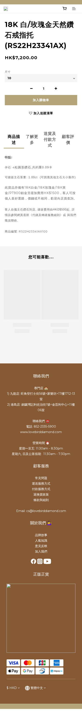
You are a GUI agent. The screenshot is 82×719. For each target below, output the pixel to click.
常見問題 (41, 478)
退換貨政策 (41, 494)
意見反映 (41, 546)
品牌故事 (41, 535)
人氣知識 (41, 540)
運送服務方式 (41, 483)
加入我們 (41, 551)
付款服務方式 (41, 489)
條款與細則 (41, 500)
